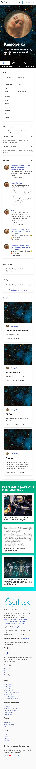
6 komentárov (21, 472)
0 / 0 (26, 107)
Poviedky (7, 675)
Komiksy (6, 740)
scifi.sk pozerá (8, 695)
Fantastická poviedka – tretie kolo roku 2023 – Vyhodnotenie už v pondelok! (21, 232)
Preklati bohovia (9, 712)
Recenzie (7, 673)
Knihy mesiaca (8, 691)
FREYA (9, 414)
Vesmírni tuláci (8, 714)
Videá (6, 677)
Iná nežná (7, 722)
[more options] (31, 72)
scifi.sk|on (7, 706)
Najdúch (10, 458)
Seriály (6, 736)
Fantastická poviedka (11, 708)
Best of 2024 (8, 687)
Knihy (5, 738)
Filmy (5, 734)
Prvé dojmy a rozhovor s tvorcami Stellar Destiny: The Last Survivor (18, 581)
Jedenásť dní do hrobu (17, 330)
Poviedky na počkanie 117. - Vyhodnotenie (17, 549)
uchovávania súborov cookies (13, 623)
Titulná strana (8, 669)
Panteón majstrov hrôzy (11, 693)
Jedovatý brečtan (16, 183)
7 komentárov (21, 338)
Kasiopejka (14, 326)
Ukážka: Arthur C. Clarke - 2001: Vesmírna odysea (16, 518)
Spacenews (7, 671)
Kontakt (14, 627)
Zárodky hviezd (9, 726)
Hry (5, 742)
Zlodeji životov (13, 372)
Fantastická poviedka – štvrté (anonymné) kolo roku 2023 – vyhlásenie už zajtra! (20, 167)
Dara (12, 210)
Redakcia (26, 638)
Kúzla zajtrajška (9, 724)
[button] (19, 2)
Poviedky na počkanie (11, 710)
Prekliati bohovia (9, 697)
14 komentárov (21, 424)
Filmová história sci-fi (11, 699)
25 (25, 110)
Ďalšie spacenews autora (19, 290)
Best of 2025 (8, 685)
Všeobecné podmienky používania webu (17, 619)
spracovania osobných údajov (13, 621)
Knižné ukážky (8, 689)
